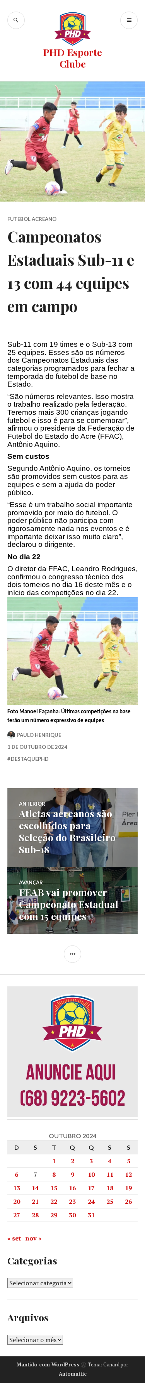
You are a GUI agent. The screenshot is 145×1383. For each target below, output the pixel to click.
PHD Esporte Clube (72, 58)
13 (16, 1188)
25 (109, 1201)
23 (72, 1201)
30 (72, 1215)
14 (35, 1188)
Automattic (73, 1373)
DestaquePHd (30, 759)
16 (72, 1188)
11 (109, 1174)
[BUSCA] (16, 20)
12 (128, 1174)
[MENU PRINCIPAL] (129, 20)
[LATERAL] (72, 954)
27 (16, 1215)
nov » (33, 1238)
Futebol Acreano (31, 219)
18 (109, 1188)
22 (53, 1201)
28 (35, 1215)
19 (128, 1188)
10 (91, 1174)
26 (128, 1201)
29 (53, 1215)
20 (16, 1201)
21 (35, 1201)
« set (14, 1238)
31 (91, 1215)
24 (91, 1201)
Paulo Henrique (39, 735)
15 (53, 1188)
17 (91, 1188)
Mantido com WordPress (48, 1364)
